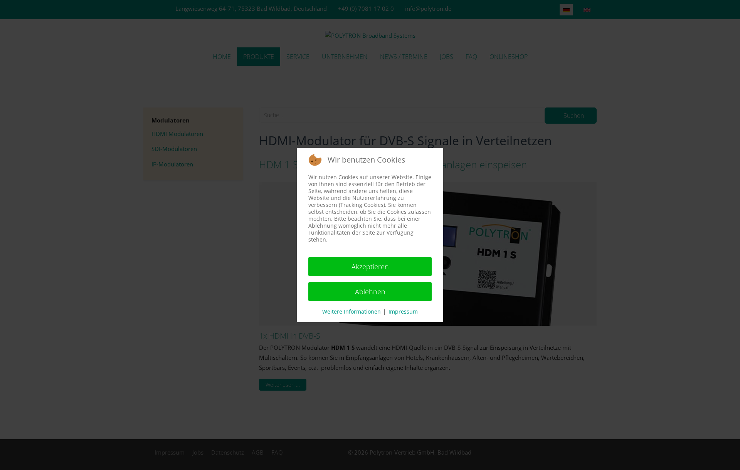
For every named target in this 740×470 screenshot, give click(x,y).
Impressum (403, 311)
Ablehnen (370, 291)
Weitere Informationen (351, 311)
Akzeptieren (370, 266)
